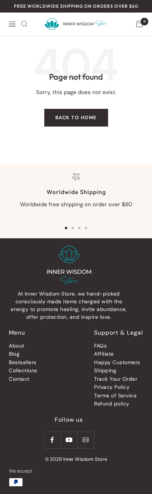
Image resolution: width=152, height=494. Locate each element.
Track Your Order (115, 379)
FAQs (100, 345)
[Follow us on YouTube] (69, 440)
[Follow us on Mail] (85, 440)
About (16, 345)
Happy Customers (117, 362)
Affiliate (104, 353)
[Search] (24, 24)
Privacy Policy (111, 387)
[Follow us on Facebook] (52, 440)
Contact (19, 379)
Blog (14, 353)
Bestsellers (23, 362)
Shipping (105, 370)
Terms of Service (115, 395)
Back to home (76, 117)
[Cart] (139, 24)
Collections (23, 370)
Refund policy (111, 403)
